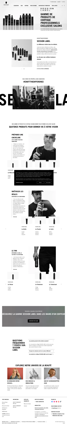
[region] (33, 177)
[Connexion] (62, 5)
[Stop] (22, 69)
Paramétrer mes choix (19, 182)
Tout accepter (48, 182)
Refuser (40, 182)
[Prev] (5, 228)
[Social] (52, 401)
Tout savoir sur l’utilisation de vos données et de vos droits (41, 416)
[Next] (61, 228)
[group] (21, 55)
